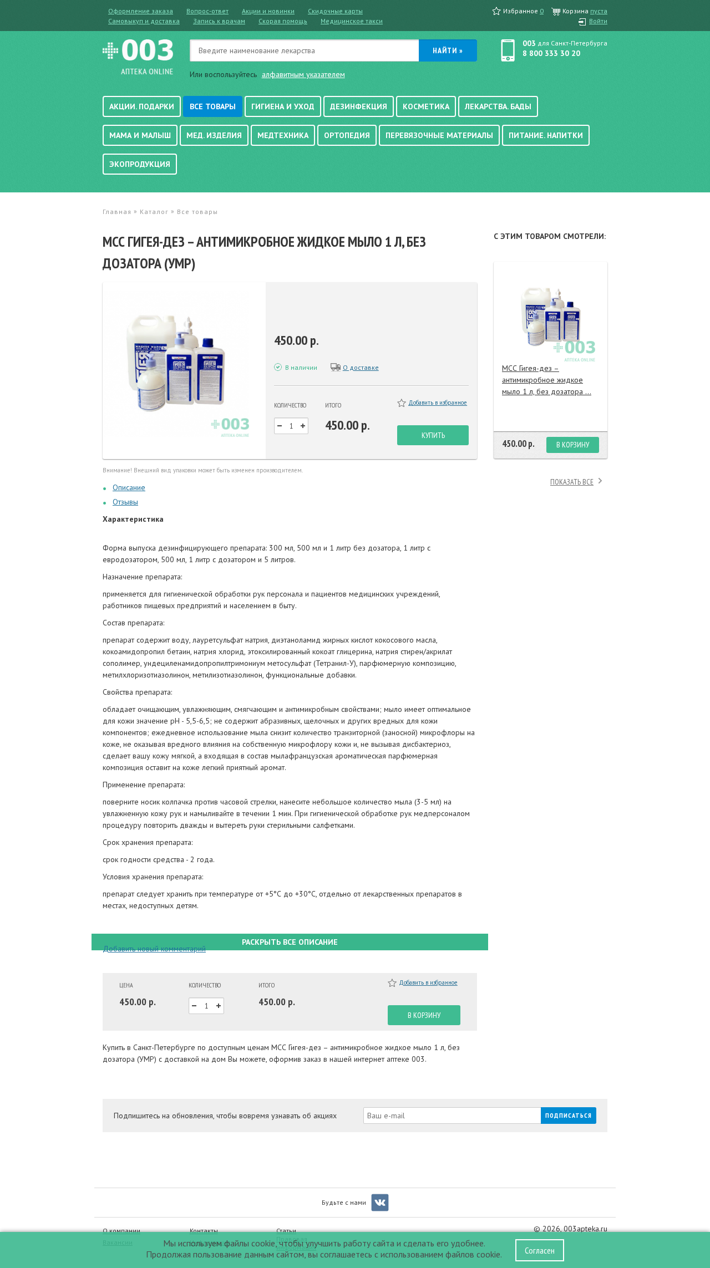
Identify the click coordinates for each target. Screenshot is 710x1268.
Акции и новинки (268, 11)
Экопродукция (139, 164)
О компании (121, 1230)
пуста (598, 11)
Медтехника (282, 135)
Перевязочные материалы (439, 135)
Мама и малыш (140, 135)
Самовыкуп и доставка (144, 21)
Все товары (213, 106)
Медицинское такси (352, 21)
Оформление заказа (140, 11)
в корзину (424, 1015)
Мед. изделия (214, 135)
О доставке (361, 367)
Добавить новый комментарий (154, 949)
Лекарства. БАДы (498, 106)
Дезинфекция (358, 106)
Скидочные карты (335, 11)
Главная (117, 211)
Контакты (204, 1230)
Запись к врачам (219, 21)
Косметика (426, 106)
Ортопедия (347, 135)
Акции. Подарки (141, 106)
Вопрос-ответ (207, 11)
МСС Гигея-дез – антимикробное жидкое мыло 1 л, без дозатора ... (546, 379)
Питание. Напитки (546, 135)
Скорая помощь (282, 21)
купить (433, 435)
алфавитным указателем (303, 74)
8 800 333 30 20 (551, 53)
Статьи (286, 1230)
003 (529, 43)
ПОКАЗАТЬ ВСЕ (572, 482)
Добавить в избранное (437, 402)
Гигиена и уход (283, 106)
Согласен (540, 1250)
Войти (598, 21)
